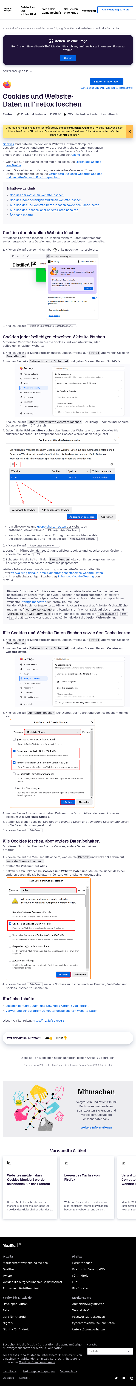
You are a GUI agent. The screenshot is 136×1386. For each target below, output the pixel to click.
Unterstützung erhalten (88, 1329)
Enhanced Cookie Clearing (76, 576)
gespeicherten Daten (51, 526)
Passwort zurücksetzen (88, 1316)
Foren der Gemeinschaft (51, 10)
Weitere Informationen (96, 1127)
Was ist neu (112, 88)
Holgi (109, 1065)
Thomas (28, 1065)
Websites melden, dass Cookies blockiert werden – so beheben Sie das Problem (28, 1179)
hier (65, 134)
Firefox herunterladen (106, 81)
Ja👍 (49, 1038)
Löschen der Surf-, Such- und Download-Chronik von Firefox (47, 1005)
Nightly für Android (16, 1329)
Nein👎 (61, 1038)
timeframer (58, 1065)
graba (75, 1065)
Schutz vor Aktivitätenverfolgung (43, 28)
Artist (68, 1065)
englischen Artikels (80, 127)
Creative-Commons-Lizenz (37, 1362)
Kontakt (24, 1377)
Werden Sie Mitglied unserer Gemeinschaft (32, 1282)
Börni (103, 1065)
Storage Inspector (33, 602)
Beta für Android (14, 1316)
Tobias (82, 1065)
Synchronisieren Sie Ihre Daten (93, 1323)
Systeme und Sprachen (92, 88)
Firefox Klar (80, 1288)
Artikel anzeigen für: (15, 71)
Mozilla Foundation (49, 1348)
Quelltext (9, 1269)
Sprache (92, 1344)
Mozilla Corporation (41, 1344)
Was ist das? (81, 1310)
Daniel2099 (93, 1065)
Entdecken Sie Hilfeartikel (28, 11)
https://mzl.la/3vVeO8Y (48, 1020)
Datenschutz (125, 88)
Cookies (8, 144)
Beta (6, 1310)
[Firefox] (7, 85)
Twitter (8, 1275)
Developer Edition (15, 1304)
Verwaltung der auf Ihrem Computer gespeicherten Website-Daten (57, 573)
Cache (75, 154)
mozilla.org (10, 1371)
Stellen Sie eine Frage (71, 10)
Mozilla (12, 1245)
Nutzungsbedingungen (39, 1371)
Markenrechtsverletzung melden (25, 1263)
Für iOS (77, 1282)
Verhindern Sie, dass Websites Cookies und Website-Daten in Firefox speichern (54, 175)
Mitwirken (89, 11)
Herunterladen (82, 1263)
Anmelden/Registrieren (115, 9)
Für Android (80, 1275)
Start (6, 28)
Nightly (8, 1323)
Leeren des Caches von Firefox (82, 1177)
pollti (48, 1065)
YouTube (124, 1378)
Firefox (16, 28)
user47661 (39, 1065)
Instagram (131, 1378)
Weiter (68, 58)
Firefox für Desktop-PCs (89, 1269)
